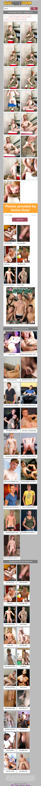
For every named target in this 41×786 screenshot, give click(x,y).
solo (23, 16)
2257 (12, 785)
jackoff (10, 16)
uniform (28, 16)
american (23, 19)
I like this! (19, 219)
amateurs (17, 16)
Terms (17, 785)
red (12, 19)
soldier (17, 19)
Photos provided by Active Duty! (20, 208)
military (7, 19)
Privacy (22, 785)
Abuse (28, 785)
